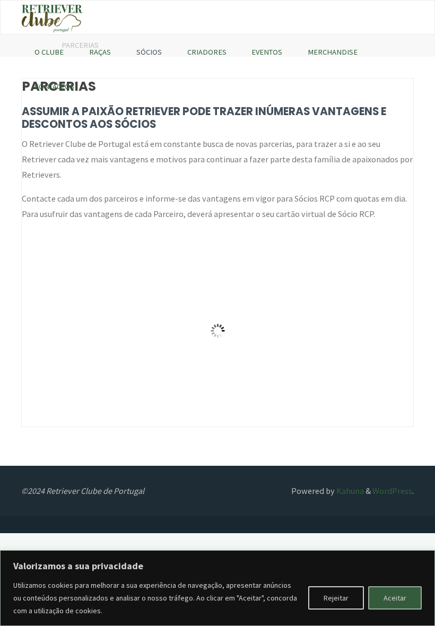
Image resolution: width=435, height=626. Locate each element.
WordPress (392, 490)
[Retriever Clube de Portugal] (52, 17)
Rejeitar (336, 598)
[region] (217, 588)
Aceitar (395, 598)
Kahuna (349, 490)
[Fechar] (423, 559)
